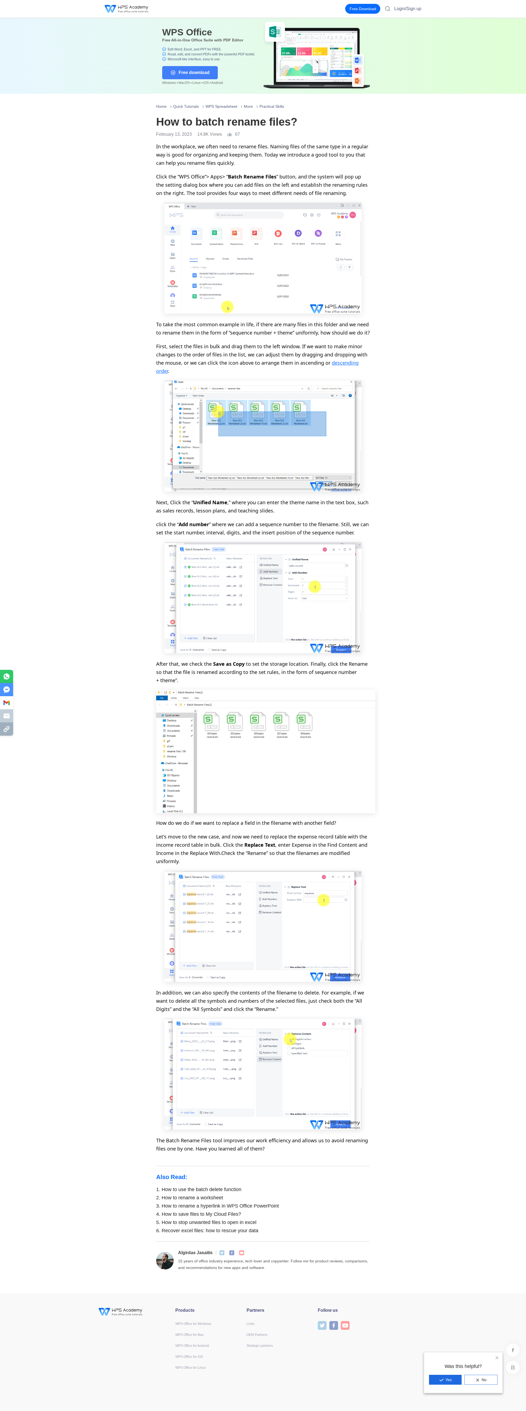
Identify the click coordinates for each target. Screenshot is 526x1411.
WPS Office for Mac (189, 1335)
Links (251, 1324)
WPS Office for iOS (189, 1357)
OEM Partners (257, 1335)
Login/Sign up (407, 8)
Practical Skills (271, 106)
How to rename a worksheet (189, 1197)
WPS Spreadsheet (221, 106)
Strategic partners (260, 1346)
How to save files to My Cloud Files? (198, 1214)
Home (161, 106)
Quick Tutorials (186, 106)
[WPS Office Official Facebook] (231, 1252)
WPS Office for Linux (190, 1368)
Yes (448, 1380)
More (248, 106)
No (484, 1380)
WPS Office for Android (192, 1346)
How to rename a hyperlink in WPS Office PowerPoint (217, 1206)
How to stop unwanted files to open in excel (206, 1222)
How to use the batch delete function (198, 1189)
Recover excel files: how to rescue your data (207, 1230)
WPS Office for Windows (193, 1324)
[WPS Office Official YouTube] (241, 1252)
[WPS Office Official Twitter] (221, 1252)
